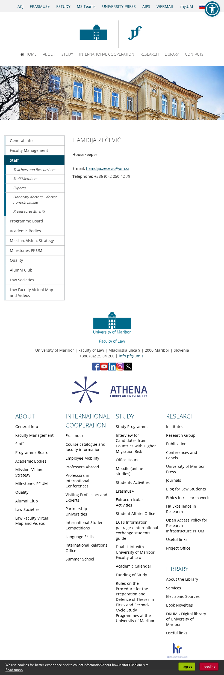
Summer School (80, 559)
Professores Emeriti (29, 211)
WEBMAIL (165, 6)
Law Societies (22, 279)
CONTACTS (194, 54)
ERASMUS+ (40, 6)
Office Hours (127, 459)
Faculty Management (29, 150)
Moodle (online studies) (129, 471)
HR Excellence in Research (181, 509)
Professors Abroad (82, 466)
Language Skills (80, 536)
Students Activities (133, 482)
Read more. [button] (14, 669)
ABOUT (49, 54)
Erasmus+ (75, 435)
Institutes (174, 426)
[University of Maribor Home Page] (93, 34)
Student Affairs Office (135, 513)
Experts (19, 187)
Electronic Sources (183, 596)
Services (173, 587)
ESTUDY (63, 6)
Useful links (176, 539)
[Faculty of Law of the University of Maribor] (137, 34)
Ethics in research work (187, 497)
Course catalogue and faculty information (85, 447)
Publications (177, 443)
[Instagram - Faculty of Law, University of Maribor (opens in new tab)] (120, 369)
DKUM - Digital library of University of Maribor (186, 619)
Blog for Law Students (186, 489)
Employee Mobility (82, 458)
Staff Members (25, 178)
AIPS (146, 6)
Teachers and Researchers (34, 169)
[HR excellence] (176, 656)
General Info (21, 140)
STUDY (67, 54)
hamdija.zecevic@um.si (107, 168)
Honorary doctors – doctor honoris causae (35, 199)
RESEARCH (149, 54)
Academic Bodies (25, 230)
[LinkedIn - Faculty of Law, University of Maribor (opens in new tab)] (112, 369)
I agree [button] (186, 666)
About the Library (182, 579)
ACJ (20, 6)
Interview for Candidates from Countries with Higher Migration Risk (136, 443)
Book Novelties (179, 605)
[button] (212, 9)
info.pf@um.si (132, 355)
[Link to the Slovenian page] (203, 6)
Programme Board (26, 221)
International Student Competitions (85, 525)
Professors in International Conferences (77, 481)
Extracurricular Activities (129, 502)
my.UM (186, 6)
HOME (31, 54)
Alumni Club (21, 270)
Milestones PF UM (26, 250)
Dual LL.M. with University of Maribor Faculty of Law (135, 552)
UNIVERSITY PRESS (119, 6)
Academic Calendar (133, 566)
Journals (173, 480)
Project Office (178, 548)
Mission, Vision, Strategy (32, 240)
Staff (14, 160)
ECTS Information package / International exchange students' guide (137, 530)
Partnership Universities (76, 511)
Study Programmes (133, 426)
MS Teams (86, 6)
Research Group (181, 435)
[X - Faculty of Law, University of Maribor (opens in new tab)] (128, 369)
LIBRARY (172, 54)
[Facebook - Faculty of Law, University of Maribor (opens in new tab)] (96, 369)
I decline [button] (209, 666)
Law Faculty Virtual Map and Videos (31, 292)
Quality (16, 260)
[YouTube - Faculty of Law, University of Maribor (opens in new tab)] (104, 369)
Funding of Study (131, 574)
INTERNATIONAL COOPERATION (106, 54)
